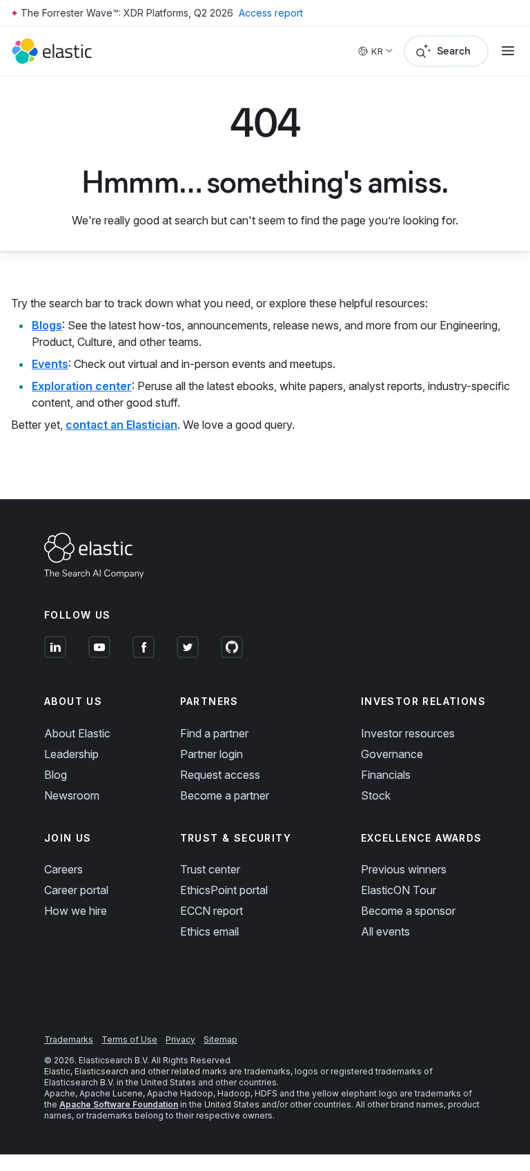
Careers (63, 869)
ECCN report (211, 911)
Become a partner (224, 795)
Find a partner (214, 733)
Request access (220, 775)
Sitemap (220, 1039)
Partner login (211, 754)
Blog (55, 775)
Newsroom (71, 795)
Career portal (76, 890)
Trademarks (68, 1039)
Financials (386, 775)
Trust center (210, 869)
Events (50, 364)
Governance (392, 754)
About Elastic (77, 733)
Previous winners (403, 869)
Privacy (180, 1039)
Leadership (71, 754)
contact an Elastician (121, 425)
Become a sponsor (408, 911)
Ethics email (209, 931)
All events (385, 931)
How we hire (75, 911)
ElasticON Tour (398, 890)
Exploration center (82, 386)
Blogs (47, 325)
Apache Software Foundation (118, 1104)
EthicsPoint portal (224, 890)
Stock (376, 795)
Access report (271, 13)
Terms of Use (129, 1039)
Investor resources (408, 733)
